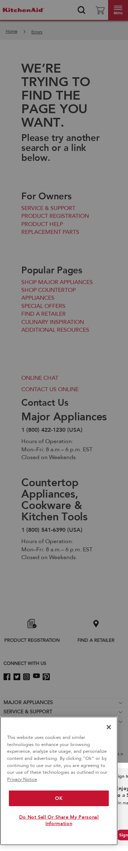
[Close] (109, 727)
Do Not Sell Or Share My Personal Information (59, 820)
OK (58, 798)
